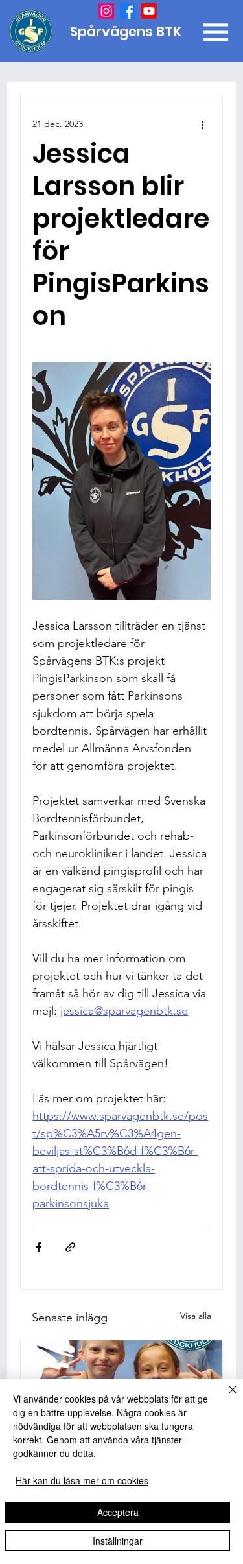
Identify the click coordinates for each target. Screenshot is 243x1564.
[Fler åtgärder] (203, 124)
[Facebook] (127, 11)
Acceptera (118, 1512)
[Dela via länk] (70, 1247)
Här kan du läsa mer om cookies (82, 1480)
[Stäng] (224, 1397)
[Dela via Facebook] (38, 1247)
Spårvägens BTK (127, 31)
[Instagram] (106, 11)
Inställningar (118, 1540)
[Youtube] (149, 11)
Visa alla (195, 1315)
